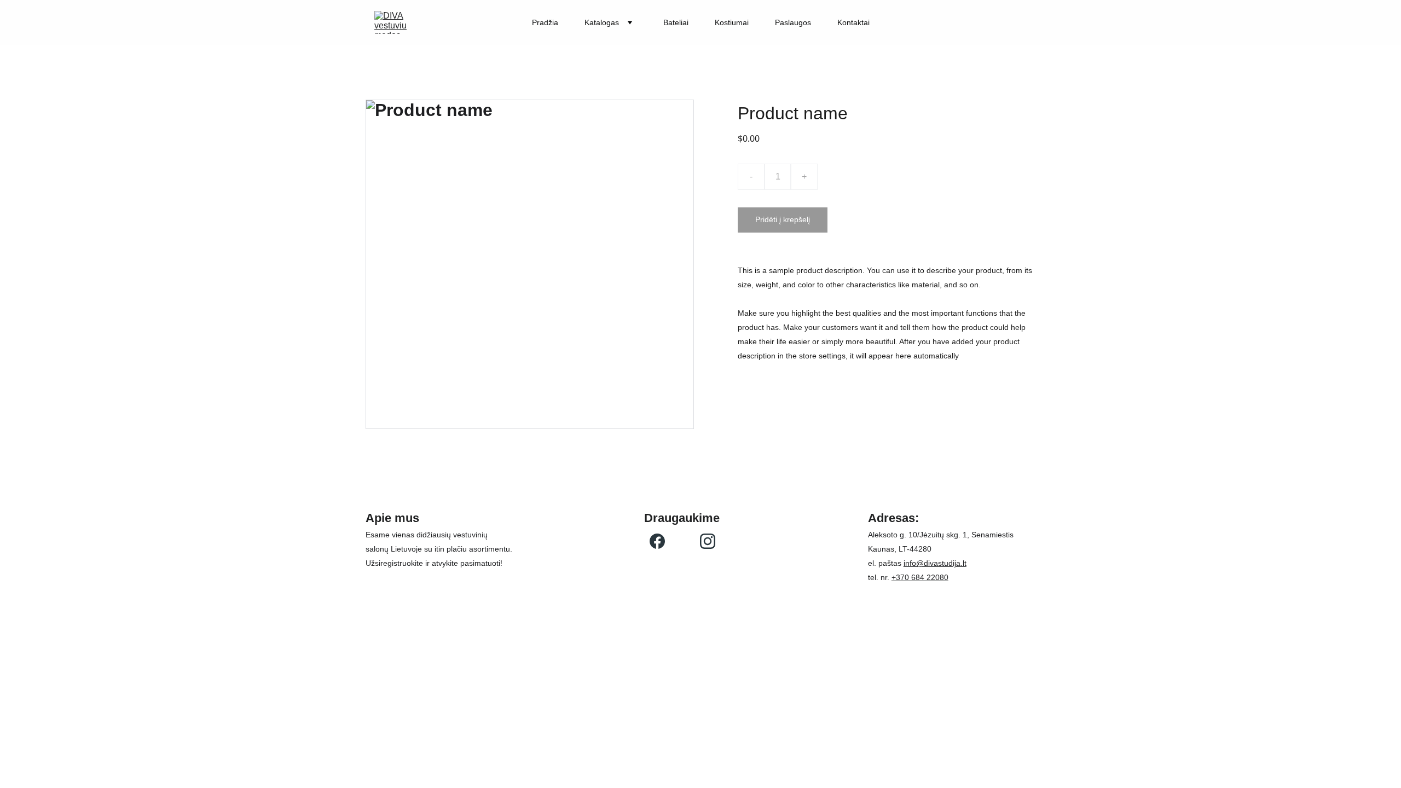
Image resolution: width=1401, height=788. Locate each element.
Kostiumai (732, 22)
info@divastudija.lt (935, 563)
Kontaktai (853, 22)
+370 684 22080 (919, 577)
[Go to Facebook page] (657, 541)
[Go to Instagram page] (707, 541)
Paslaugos (793, 22)
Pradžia (545, 22)
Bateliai (675, 22)
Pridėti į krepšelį (782, 219)
